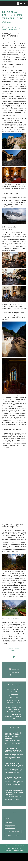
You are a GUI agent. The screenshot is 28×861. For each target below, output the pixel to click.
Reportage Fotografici (8, 28)
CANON (7, 818)
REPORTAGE (9, 827)
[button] (14, 141)
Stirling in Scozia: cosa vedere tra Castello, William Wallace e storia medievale (14, 765)
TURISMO (8, 835)
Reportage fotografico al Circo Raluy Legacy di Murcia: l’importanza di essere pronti (13, 735)
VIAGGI (17, 835)
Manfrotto (14, 59)
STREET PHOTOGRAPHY (12, 831)
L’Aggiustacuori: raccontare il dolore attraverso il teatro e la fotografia (14, 792)
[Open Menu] (3, 3)
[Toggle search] (18, 3)
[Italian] (25, 3)
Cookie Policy (17, 848)
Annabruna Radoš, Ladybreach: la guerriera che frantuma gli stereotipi (13, 750)
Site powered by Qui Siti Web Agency (14, 850)
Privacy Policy (10, 848)
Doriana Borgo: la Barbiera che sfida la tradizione (13, 778)
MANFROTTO (9, 822)
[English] (21, 3)
